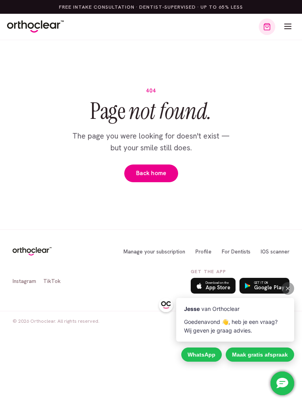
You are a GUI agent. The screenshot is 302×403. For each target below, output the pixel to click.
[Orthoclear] (35, 26)
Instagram (24, 281)
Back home (151, 173)
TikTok (52, 281)
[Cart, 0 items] (267, 26)
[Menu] (288, 27)
